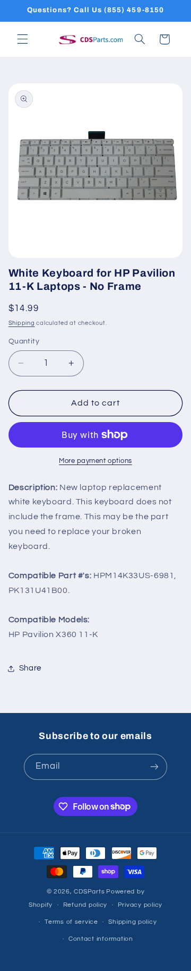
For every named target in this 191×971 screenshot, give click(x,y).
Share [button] (30, 668)
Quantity (23, 341)
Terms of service (71, 922)
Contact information (100, 939)
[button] (22, 39)
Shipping (21, 323)
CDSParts (89, 892)
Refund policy (85, 905)
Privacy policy (140, 905)
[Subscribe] (154, 767)
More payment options (95, 461)
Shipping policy (132, 922)
